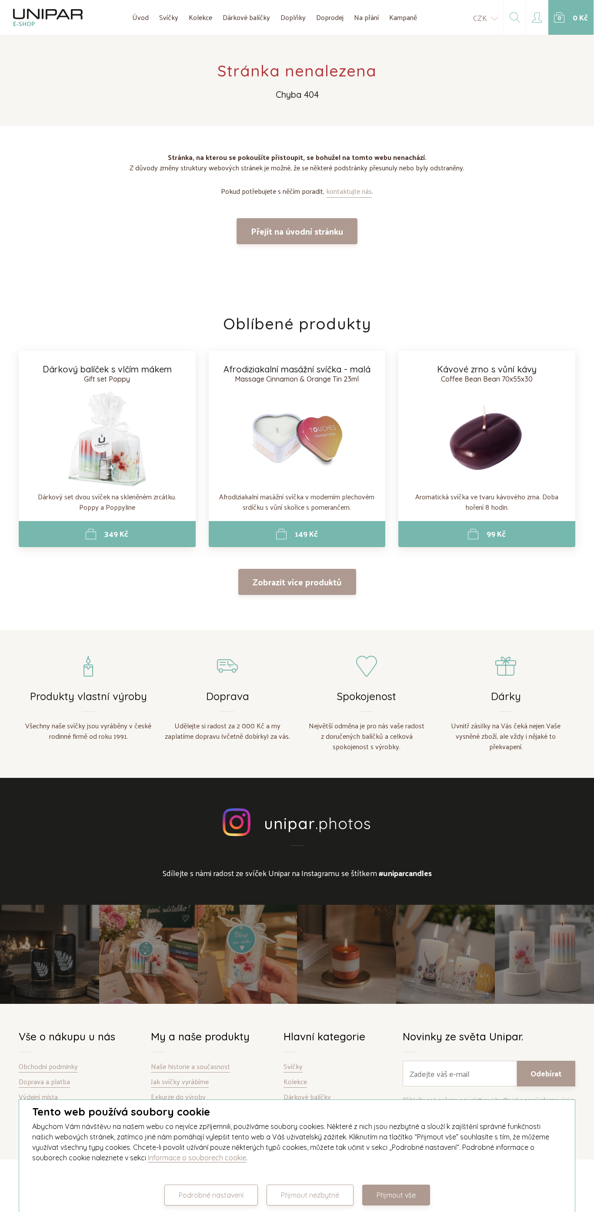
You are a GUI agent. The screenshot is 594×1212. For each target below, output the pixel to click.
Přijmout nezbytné (310, 1195)
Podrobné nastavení (211, 1195)
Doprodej (330, 17)
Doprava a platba (44, 1082)
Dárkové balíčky (246, 17)
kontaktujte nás (349, 191)
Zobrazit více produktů (297, 582)
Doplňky (293, 17)
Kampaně (403, 17)
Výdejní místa (38, 1097)
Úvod (140, 17)
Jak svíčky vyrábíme (180, 1082)
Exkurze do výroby (178, 1097)
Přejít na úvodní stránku (297, 231)
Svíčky (168, 17)
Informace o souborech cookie (197, 1157)
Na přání (366, 17)
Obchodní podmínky (48, 1067)
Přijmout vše (396, 1195)
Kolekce (200, 17)
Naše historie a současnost (190, 1067)
